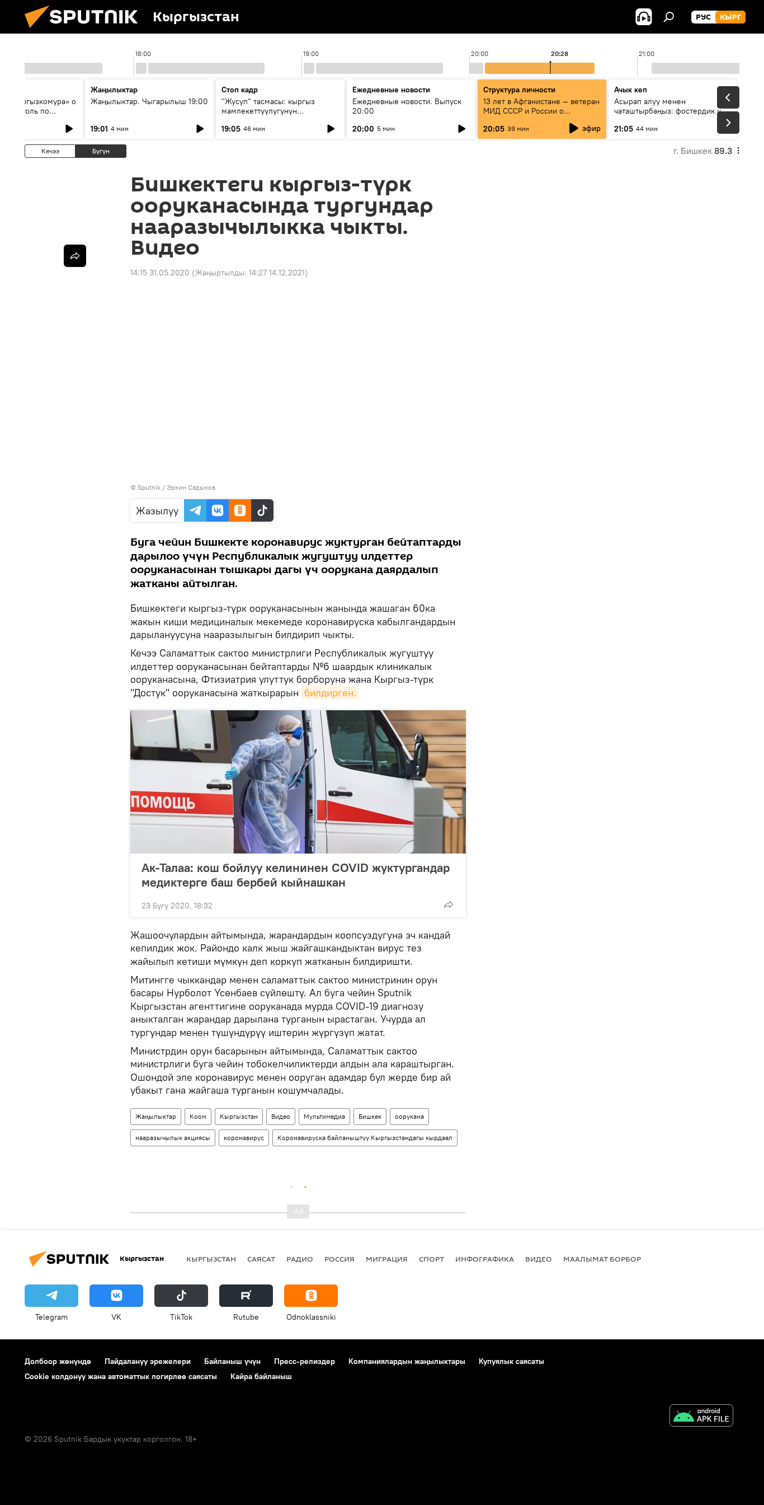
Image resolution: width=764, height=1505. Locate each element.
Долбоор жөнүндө (58, 1361)
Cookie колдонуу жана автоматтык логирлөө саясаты (121, 1376)
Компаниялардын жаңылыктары (406, 1361)
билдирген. (330, 692)
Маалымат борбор (602, 1259)
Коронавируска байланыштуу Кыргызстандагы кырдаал (364, 1137)
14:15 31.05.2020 (160, 273)
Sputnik (149, 487)
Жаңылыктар (155, 1116)
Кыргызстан (239, 1116)
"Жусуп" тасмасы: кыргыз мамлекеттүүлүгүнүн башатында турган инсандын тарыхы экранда (273, 115)
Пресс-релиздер (304, 1361)
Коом (198, 1116)
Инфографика (484, 1259)
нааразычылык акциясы (172, 1137)
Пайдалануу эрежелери (148, 1361)
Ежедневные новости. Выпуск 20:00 (406, 106)
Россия (339, 1259)
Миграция (387, 1259)
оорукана (409, 1116)
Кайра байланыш (261, 1376)
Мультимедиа (324, 1116)
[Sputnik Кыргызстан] (85, 31)
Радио (299, 1259)
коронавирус (244, 1137)
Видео (280, 1116)
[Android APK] (701, 1416)
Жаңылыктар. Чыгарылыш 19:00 (149, 101)
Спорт (431, 1259)
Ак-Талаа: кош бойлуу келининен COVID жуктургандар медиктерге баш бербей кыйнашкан (296, 874)
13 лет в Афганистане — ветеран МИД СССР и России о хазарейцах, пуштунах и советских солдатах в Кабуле (541, 115)
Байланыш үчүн (232, 1361)
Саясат (261, 1259)
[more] (448, 904)
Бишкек (370, 1116)
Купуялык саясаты (511, 1361)
